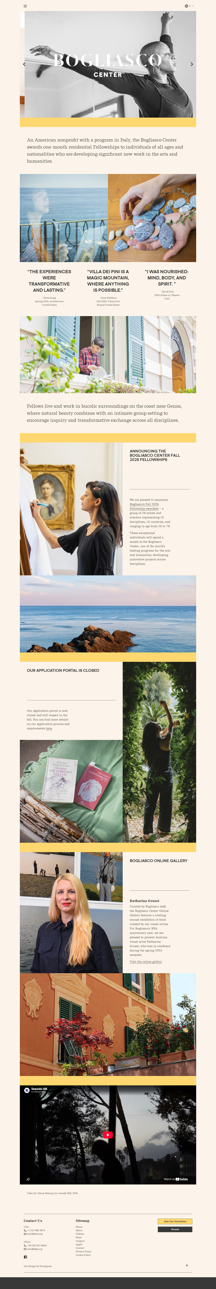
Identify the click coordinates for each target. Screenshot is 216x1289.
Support (80, 1241)
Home (79, 1226)
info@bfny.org (35, 1233)
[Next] (191, 64)
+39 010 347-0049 (36, 1245)
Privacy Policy (84, 1251)
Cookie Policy (83, 1255)
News (79, 1237)
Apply (79, 1244)
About (79, 1230)
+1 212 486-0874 (35, 1230)
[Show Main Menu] (26, 6)
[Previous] (24, 64)
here (49, 728)
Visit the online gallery (146, 961)
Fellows (80, 1233)
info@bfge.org (34, 1249)
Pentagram (46, 1266)
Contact (80, 1248)
